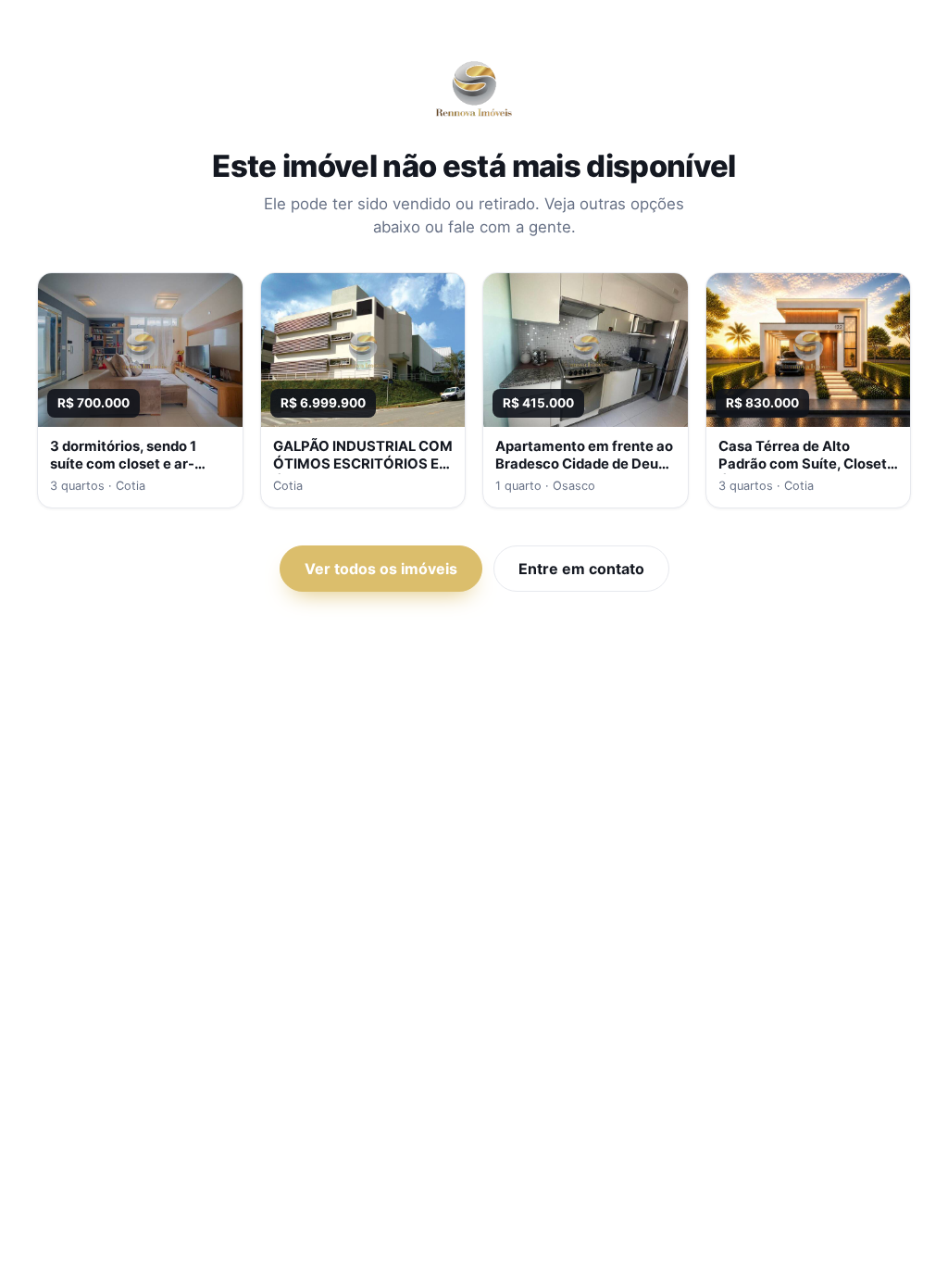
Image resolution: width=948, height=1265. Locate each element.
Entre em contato (581, 568)
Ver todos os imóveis (381, 568)
